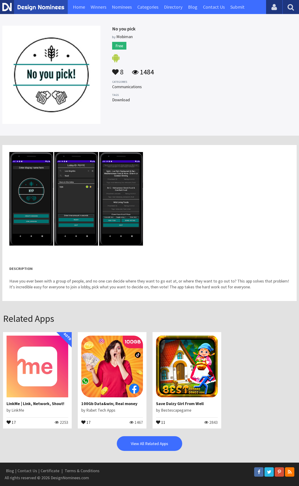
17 (13, 422)
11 (162, 422)
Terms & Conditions (82, 470)
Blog (192, 7)
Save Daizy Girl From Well (180, 403)
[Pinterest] (279, 472)
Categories (147, 7)
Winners (98, 7)
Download (121, 99)
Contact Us (214, 7)
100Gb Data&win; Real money (109, 403)
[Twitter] (269, 472)
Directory (173, 7)
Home (79, 7)
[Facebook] (258, 472)
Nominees (122, 7)
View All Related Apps (149, 443)
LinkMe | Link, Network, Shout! (35, 403)
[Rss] (289, 472)
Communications (127, 86)
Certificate (50, 470)
